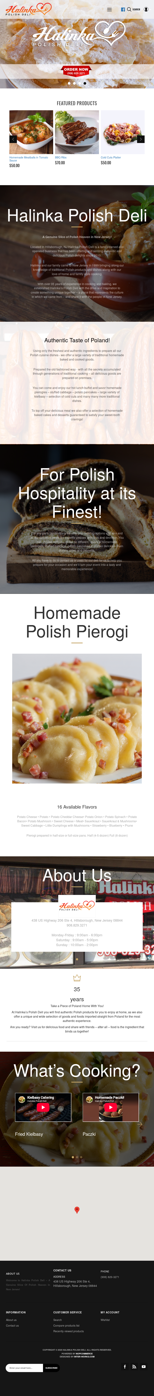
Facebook (125, 1366)
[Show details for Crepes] (123, 132)
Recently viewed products (68, 1331)
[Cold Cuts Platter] (77, 132)
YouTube (143, 1366)
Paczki (89, 1133)
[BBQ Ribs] (31, 132)
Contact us (12, 1325)
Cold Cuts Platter (65, 157)
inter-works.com (84, 1356)
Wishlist (105, 1320)
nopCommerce (84, 1353)
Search (57, 1320)
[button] (77, 1210)
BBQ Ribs (15, 157)
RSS (134, 1366)
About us (11, 1320)
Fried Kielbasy (29, 1133)
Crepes (105, 157)
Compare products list (66, 1325)
